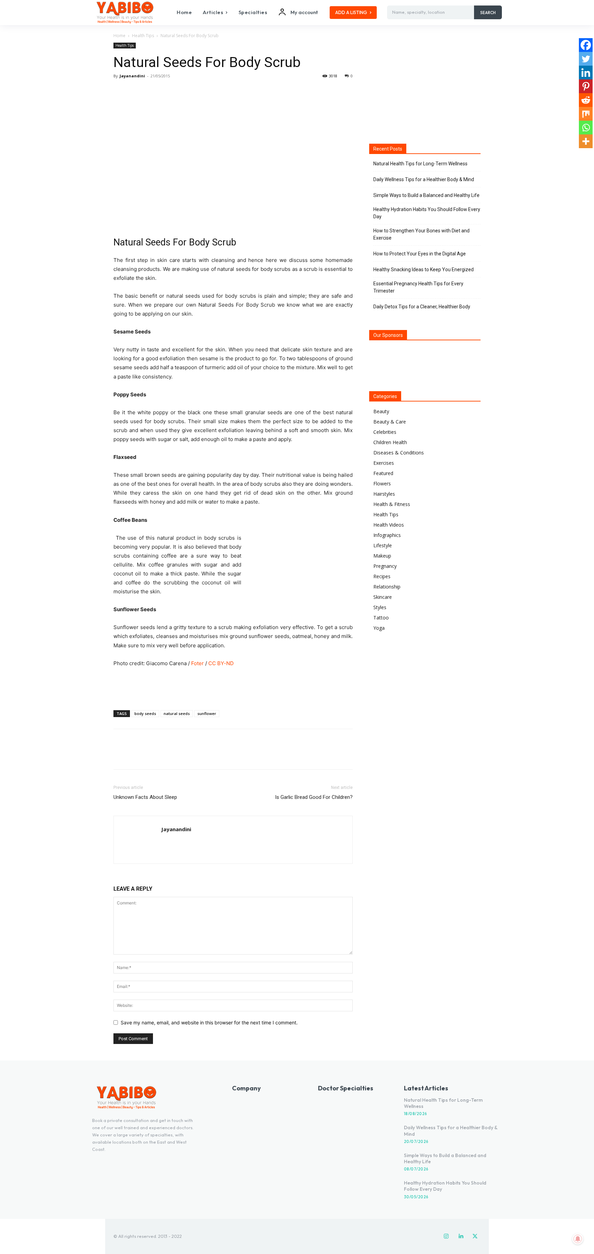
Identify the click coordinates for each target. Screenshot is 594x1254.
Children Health (390, 442)
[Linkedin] (586, 72)
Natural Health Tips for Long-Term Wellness (420, 163)
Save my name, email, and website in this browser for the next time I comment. (209, 1022)
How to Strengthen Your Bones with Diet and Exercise (421, 234)
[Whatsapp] (586, 127)
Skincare (382, 597)
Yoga (379, 628)
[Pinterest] (152, 91)
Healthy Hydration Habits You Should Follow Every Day (426, 213)
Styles (379, 607)
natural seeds (177, 713)
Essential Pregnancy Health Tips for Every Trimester (418, 287)
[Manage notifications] (577, 1238)
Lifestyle (382, 545)
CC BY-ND (221, 663)
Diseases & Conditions (398, 452)
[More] (184, 91)
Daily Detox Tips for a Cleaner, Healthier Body (421, 306)
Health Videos (388, 524)
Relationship (386, 586)
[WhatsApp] (168, 91)
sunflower (206, 713)
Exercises (383, 463)
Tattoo (381, 617)
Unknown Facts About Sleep (145, 797)
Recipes (381, 576)
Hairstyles (384, 494)
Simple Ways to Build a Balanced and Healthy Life (426, 195)
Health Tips (143, 35)
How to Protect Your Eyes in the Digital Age (419, 253)
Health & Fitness (391, 504)
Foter (197, 663)
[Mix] (586, 114)
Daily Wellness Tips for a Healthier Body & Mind (423, 179)
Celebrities (384, 432)
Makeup (382, 555)
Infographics (387, 535)
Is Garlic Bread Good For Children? (314, 797)
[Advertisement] (233, 687)
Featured (383, 473)
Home (119, 35)
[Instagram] (446, 1236)
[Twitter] (136, 91)
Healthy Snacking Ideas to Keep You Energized (423, 269)
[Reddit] (586, 100)
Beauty (381, 411)
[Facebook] (120, 91)
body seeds (145, 713)
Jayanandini (132, 75)
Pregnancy (385, 566)
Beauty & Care (389, 421)
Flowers (382, 483)
